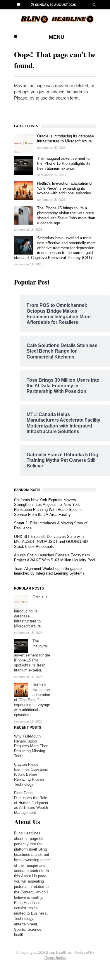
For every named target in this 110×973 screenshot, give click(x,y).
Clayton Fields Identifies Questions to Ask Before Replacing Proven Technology (31, 774)
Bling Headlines (59, 952)
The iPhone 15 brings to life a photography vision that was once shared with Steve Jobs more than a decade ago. (66, 215)
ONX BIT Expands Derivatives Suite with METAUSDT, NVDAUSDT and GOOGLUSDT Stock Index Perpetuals (52, 541)
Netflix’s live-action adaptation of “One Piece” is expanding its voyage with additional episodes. (64, 188)
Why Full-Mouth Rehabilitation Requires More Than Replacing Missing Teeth (31, 746)
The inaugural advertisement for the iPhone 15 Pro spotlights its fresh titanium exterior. (64, 163)
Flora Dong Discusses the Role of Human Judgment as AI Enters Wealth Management (31, 803)
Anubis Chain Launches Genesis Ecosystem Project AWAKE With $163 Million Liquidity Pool (54, 557)
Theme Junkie (55, 957)
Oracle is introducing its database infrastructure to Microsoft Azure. (65, 138)
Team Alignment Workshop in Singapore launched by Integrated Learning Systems (49, 571)
